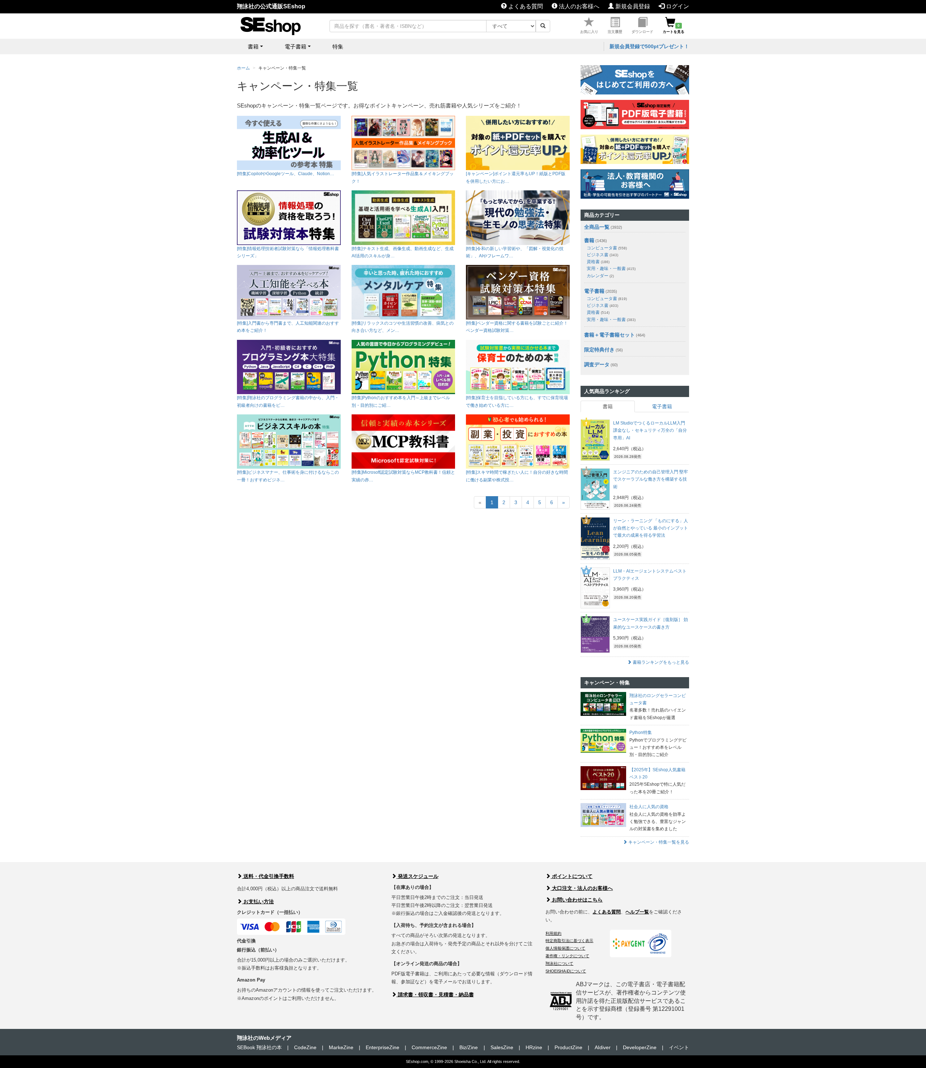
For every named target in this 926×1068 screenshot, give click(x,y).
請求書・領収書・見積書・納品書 (435, 994)
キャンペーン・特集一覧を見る (658, 842)
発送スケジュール (417, 876)
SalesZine (501, 1047)
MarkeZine (341, 1047)
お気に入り (589, 32)
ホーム (243, 68)
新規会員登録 (632, 6)
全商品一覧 (596, 227)
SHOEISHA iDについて (565, 971)
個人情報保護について (565, 948)
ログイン (676, 6)
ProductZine (568, 1047)
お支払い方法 (258, 901)
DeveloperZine (640, 1047)
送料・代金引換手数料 (268, 876)
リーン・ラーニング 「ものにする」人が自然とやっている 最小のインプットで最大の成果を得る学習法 (650, 528)
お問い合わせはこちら (577, 900)
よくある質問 (525, 6)
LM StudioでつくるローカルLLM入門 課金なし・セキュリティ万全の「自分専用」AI (650, 430)
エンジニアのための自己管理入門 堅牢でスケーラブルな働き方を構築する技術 (650, 479)
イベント (679, 1047)
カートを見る (673, 29)
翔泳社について (559, 963)
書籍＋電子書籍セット (609, 335)
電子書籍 (594, 291)
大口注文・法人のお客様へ (582, 888)
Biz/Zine (468, 1047)
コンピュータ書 (607, 247)
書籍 (589, 240)
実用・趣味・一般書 (611, 268)
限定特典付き (599, 350)
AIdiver (603, 1047)
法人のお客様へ (578, 6)
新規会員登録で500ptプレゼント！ (649, 46)
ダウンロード (642, 32)
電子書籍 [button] (295, 46)
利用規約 (553, 933)
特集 (337, 46)
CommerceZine (429, 1047)
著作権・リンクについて (567, 956)
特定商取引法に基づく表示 (569, 940)
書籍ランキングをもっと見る (660, 662)
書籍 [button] (253, 46)
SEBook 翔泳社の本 (259, 1047)
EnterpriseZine (382, 1047)
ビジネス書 (602, 254)
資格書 (598, 261)
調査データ (596, 364)
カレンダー (600, 275)
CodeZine (305, 1047)
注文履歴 (615, 32)
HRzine (534, 1047)
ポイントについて (571, 876)
